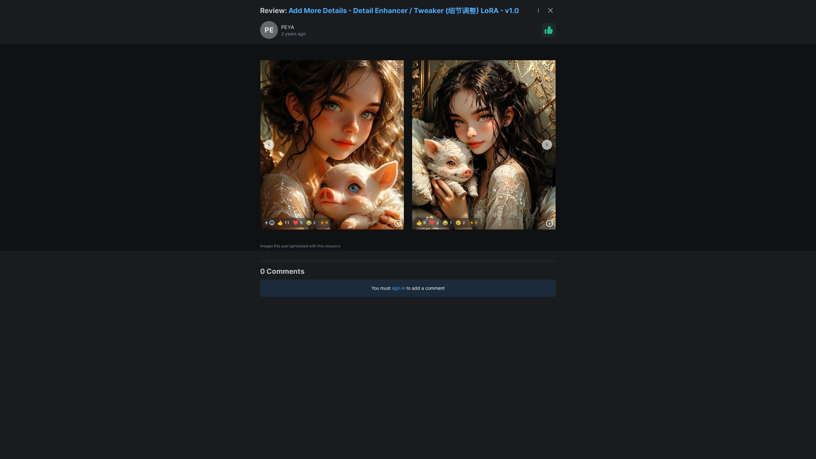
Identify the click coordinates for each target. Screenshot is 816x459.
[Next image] (547, 145)
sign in (398, 288)
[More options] (396, 67)
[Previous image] (269, 145)
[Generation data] (397, 223)
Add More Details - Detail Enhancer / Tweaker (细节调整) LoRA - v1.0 (403, 10)
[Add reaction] (269, 222)
